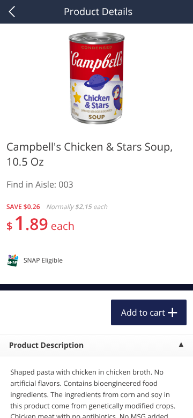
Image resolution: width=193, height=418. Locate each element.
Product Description (46, 345)
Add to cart (143, 312)
